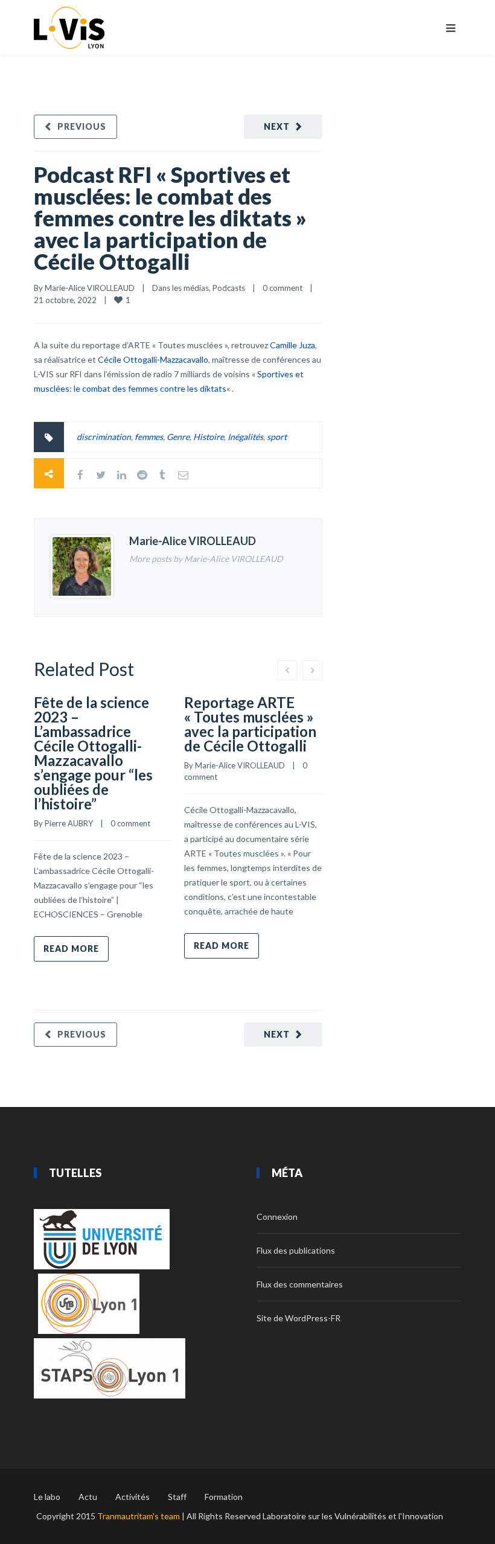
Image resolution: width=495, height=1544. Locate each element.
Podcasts (228, 288)
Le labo (47, 1496)
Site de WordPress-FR (298, 1318)
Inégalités (245, 437)
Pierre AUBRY (69, 823)
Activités (132, 1496)
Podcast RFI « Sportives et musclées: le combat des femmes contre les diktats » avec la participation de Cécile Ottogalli (170, 218)
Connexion (277, 1216)
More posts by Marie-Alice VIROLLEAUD (206, 558)
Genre (178, 437)
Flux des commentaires (300, 1284)
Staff (177, 1496)
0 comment (282, 288)
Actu (87, 1496)
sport (277, 437)
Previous (81, 126)
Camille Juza (292, 345)
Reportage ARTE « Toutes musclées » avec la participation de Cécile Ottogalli (250, 724)
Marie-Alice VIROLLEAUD (90, 288)
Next (277, 126)
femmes (149, 437)
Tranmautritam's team (138, 1516)
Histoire (208, 437)
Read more (71, 948)
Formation (224, 1496)
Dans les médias (180, 288)
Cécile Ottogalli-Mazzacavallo (153, 359)
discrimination (104, 437)
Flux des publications (296, 1250)
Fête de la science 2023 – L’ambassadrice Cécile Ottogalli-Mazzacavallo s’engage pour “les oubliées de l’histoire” (93, 753)
